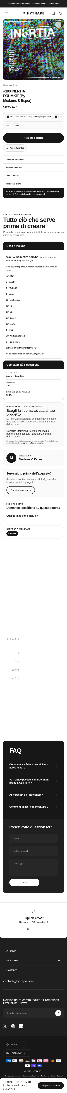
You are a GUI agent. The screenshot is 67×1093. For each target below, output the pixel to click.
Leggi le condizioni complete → (34, 443)
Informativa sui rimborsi (12, 1076)
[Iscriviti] (58, 1013)
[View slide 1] (28, 929)
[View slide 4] (39, 929)
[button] (33, 644)
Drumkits (12, 534)
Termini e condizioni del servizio (52, 1076)
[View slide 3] (35, 929)
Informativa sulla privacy (30, 1076)
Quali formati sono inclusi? (22, 515)
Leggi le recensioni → (16, 626)
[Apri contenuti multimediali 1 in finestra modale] (58, 25)
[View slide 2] (32, 929)
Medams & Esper (10, 85)
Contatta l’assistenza (20, 490)
